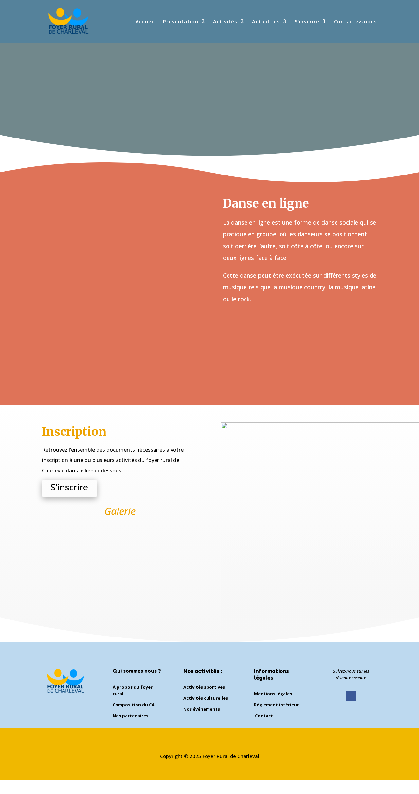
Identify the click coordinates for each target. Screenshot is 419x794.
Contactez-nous (355, 22)
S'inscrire (69, 487)
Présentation (180, 22)
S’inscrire (307, 22)
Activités (225, 22)
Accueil (145, 22)
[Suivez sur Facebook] (351, 696)
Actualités (266, 22)
